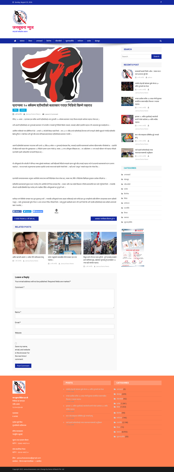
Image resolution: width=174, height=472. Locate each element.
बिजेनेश (48, 41)
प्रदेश (89, 41)
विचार (30, 41)
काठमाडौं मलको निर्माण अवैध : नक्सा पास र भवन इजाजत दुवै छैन (148, 72)
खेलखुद (97, 41)
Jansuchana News (33, 114)
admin (150, 77)
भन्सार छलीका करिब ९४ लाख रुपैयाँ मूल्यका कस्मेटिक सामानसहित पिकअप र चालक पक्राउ (148, 101)
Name (18, 312)
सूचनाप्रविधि (70, 41)
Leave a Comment (51, 114)
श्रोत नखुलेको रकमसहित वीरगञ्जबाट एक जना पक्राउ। (62, 258)
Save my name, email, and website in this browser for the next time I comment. (22, 352)
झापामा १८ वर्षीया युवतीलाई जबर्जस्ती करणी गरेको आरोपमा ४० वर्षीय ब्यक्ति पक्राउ (146, 119)
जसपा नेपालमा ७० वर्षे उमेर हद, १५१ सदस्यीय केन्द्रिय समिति (27, 219)
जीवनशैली (58, 41)
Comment (19, 287)
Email (18, 322)
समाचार (22, 41)
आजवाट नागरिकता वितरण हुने (104, 219)
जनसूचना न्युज (23, 27)
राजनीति (126, 208)
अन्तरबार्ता (39, 41)
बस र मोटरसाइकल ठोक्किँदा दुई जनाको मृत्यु (147, 136)
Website (18, 333)
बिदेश (15, 110)
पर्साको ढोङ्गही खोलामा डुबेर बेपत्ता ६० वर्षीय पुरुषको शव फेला (147, 84)
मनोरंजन (80, 41)
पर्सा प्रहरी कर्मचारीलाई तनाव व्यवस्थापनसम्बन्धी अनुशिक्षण (144, 151)
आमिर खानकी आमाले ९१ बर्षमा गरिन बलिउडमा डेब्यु (28, 257)
